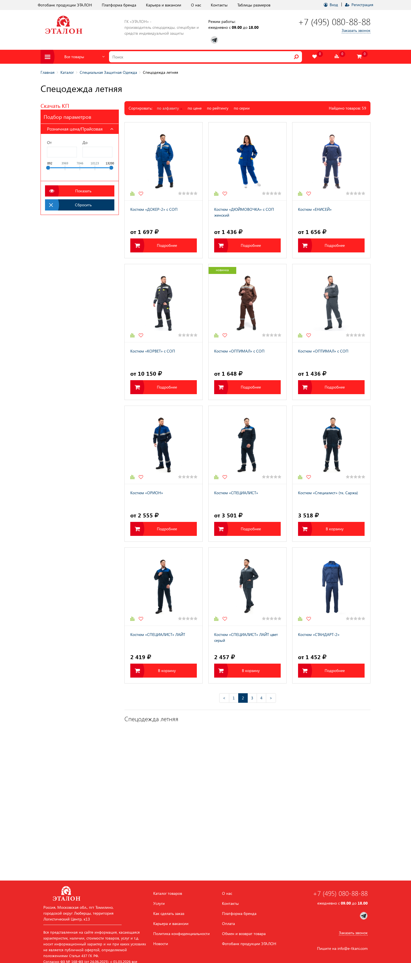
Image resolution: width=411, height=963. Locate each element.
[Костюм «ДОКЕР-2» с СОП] (163, 161)
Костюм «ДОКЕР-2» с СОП (154, 209)
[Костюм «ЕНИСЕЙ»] (331, 161)
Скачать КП (55, 105)
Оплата (228, 924)
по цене (195, 108)
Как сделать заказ (168, 913)
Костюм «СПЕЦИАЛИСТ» (236, 492)
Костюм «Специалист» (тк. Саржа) (328, 492)
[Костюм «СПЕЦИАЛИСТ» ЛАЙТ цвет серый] (247, 586)
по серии (242, 108)
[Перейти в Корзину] (359, 56)
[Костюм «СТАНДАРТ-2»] (331, 586)
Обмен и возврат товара (244, 934)
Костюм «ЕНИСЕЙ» (315, 209)
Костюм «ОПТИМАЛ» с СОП (239, 351)
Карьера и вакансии (163, 5)
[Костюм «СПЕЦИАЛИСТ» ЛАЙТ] (163, 586)
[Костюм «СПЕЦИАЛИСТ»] (247, 445)
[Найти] (296, 56)
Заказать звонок (356, 30)
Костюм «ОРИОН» (146, 492)
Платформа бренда (119, 5)
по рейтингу (217, 108)
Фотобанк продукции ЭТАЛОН (65, 5)
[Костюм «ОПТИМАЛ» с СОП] (247, 303)
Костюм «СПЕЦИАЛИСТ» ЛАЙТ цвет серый (246, 637)
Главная (48, 72)
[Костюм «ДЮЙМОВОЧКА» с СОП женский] (247, 161)
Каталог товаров (167, 893)
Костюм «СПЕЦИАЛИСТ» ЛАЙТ (157, 634)
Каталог (67, 72)
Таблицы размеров (253, 5)
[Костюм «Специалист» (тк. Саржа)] (331, 445)
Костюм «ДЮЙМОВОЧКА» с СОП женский (244, 212)
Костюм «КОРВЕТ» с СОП (152, 351)
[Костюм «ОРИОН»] (163, 445)
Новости (160, 944)
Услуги (159, 903)
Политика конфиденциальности (181, 934)
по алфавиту (168, 108)
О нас (196, 5)
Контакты (219, 5)
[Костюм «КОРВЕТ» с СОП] (163, 303)
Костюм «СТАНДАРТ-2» (318, 634)
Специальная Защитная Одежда (108, 72)
